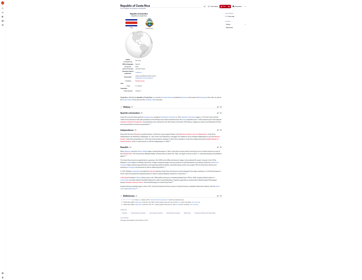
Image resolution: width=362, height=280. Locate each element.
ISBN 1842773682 (196, 202)
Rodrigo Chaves (140, 81)
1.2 (127, 199)
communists (124, 180)
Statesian (127, 151)
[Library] (3, 17)
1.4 (131, 199)
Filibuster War (127, 154)
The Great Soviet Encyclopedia (158, 199)
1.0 (124, 199)
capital (129, 162)
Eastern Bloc (132, 189)
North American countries (173, 213)
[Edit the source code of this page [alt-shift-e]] (229, 6)
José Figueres (125, 177)
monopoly (131, 167)
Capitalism (138, 72)
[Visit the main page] (3, 3)
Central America (168, 97)
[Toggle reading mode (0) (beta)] (3, 25)
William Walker (142, 151)
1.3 (129, 199)
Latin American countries (156, 213)
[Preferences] (3, 273)
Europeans (146, 117)
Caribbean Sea (150, 100)
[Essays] (3, 21)
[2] (172, 182)
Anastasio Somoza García (134, 182)
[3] (137, 188)
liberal (138, 177)
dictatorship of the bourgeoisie (144, 78)
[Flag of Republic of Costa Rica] (131, 22)
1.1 (126, 199)
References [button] (129, 196)
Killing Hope (138, 202)
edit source (220, 107)
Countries (124, 213)
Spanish (184, 117)
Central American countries (138, 213)
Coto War (152, 171)
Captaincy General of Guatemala (131, 122)
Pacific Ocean (127, 100)
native (184, 119)
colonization (191, 117)
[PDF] (179, 202)
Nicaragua (202, 97)
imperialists (136, 171)
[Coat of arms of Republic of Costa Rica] (149, 22)
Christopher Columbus (167, 117)
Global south (187, 213)
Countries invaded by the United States (205, 213)
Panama (184, 97)
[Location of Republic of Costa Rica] (139, 44)
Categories (123, 209)
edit (217, 107)
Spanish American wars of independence (193, 134)
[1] (150, 123)
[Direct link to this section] (132, 107)
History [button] (126, 107)
